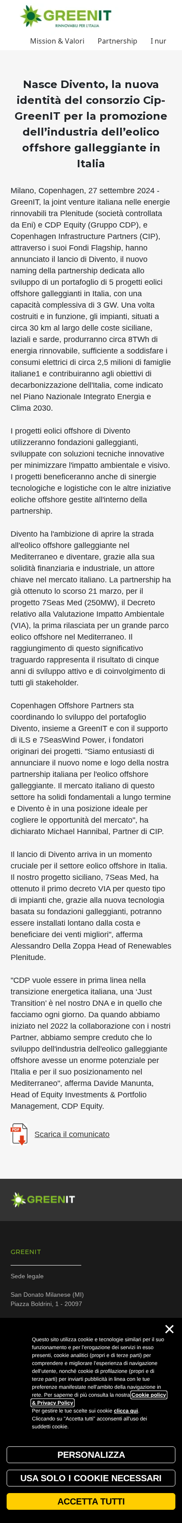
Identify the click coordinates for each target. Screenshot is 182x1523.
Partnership (117, 41)
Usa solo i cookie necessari (91, 1478)
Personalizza (91, 1455)
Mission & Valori (57, 41)
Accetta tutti (91, 1501)
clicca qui (126, 1411)
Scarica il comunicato (72, 1134)
